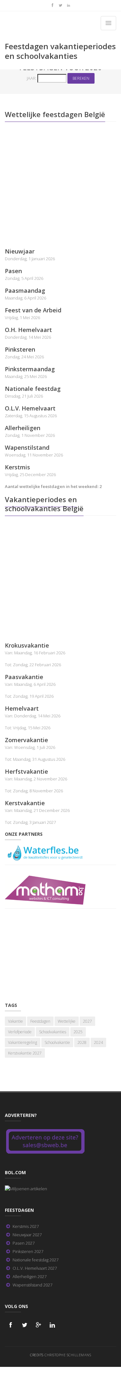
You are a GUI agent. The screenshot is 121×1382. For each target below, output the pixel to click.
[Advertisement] (60, 187)
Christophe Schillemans (68, 1354)
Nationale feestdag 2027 (35, 1260)
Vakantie (15, 1021)
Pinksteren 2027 (28, 1251)
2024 (98, 1042)
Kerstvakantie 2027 (25, 1053)
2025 (78, 1032)
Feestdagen (40, 1021)
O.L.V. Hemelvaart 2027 (35, 1268)
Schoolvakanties (52, 1032)
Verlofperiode (20, 1032)
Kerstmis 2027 (26, 1226)
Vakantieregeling (22, 1042)
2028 (81, 1042)
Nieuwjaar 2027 (27, 1235)
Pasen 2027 (24, 1243)
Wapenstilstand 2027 (32, 1285)
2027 (87, 1021)
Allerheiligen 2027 (29, 1276)
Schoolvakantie (57, 1042)
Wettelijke (67, 1021)
